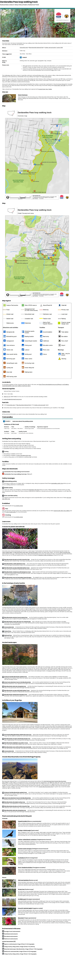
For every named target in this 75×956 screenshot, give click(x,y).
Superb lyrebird (23, 821)
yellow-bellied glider (7, 552)
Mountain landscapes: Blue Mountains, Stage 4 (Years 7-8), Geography (23, 949)
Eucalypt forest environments (12, 931)
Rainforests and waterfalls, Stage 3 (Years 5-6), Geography (20, 951)
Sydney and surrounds (50, 47)
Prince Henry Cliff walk (59, 85)
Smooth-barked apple (25, 908)
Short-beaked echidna (25, 867)
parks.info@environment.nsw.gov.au (13, 399)
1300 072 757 (7, 396)
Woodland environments (11, 936)
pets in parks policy (11, 512)
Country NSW (59, 47)
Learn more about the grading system (23, 421)
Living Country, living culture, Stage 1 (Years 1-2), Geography (20, 954)
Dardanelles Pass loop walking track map (18, 474)
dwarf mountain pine (65, 552)
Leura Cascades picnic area (24, 455)
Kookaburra (22, 858)
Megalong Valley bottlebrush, (46, 555)
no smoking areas (18, 505)
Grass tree (21, 889)
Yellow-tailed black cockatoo (27, 839)
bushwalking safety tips (57, 483)
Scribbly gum (22, 899)
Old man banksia (23, 880)
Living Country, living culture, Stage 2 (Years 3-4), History (19, 946)
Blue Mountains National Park (36, 47)
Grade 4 (24, 57)
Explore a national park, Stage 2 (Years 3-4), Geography (19, 944)
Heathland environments (11, 934)
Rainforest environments (11, 939)
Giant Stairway (23, 95)
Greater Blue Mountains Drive (46, 786)
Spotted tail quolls (33, 552)
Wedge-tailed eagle (24, 830)
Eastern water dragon (25, 848)
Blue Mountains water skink (21, 552)
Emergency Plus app (34, 489)
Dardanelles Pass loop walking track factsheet (17, 471)
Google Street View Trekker (45, 89)
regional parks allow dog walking (62, 510)
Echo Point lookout (46, 76)
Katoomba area (24, 47)
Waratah (21, 918)
